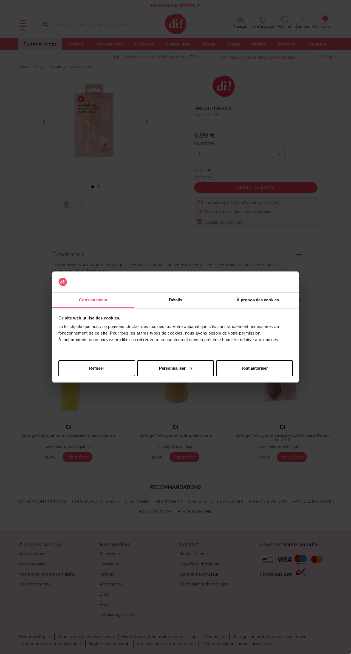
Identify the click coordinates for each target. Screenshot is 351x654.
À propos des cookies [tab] (258, 300)
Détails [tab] (175, 300)
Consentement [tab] (93, 300)
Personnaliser (172, 368)
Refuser (96, 368)
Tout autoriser (254, 368)
